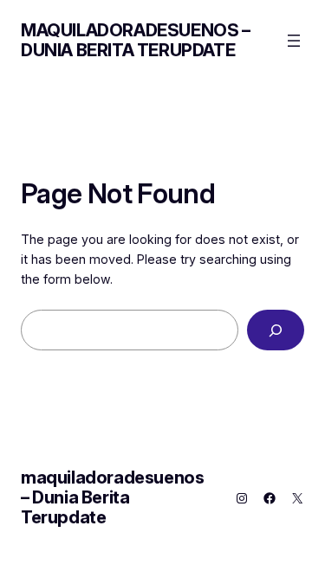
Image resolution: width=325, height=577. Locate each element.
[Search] (275, 330)
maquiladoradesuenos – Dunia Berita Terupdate (135, 40)
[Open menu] (293, 40)
